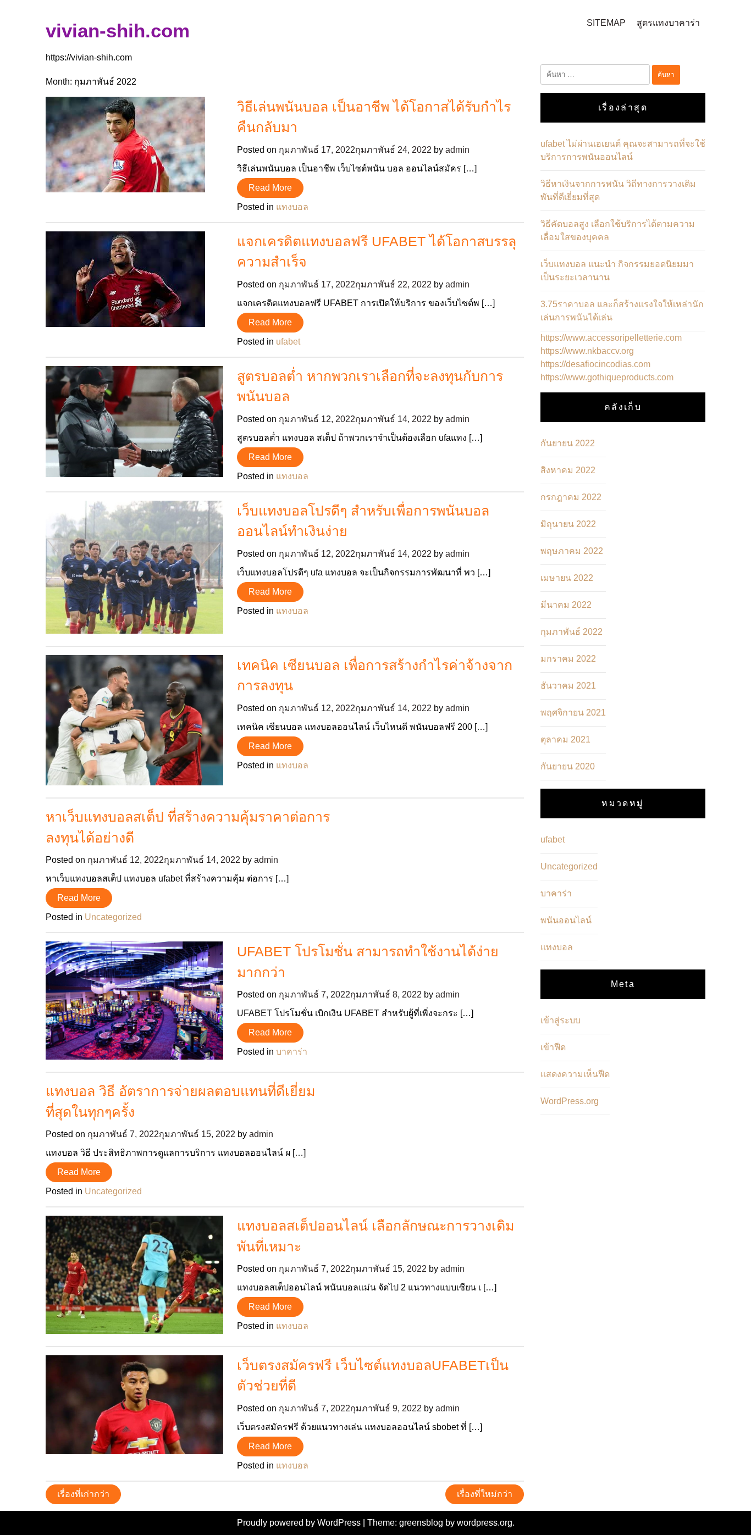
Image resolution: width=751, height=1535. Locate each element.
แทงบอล (292, 207)
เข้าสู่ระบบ (560, 1020)
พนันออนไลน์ (566, 920)
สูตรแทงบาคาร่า (668, 22)
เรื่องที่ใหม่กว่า (484, 1494)
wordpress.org (484, 1522)
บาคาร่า (291, 1051)
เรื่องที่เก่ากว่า (83, 1494)
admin (457, 149)
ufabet (288, 341)
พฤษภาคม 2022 (571, 551)
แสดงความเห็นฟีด (575, 1074)
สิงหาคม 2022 (567, 470)
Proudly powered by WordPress (300, 1522)
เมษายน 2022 (566, 578)
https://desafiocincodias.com (595, 364)
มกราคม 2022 (568, 658)
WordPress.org (569, 1101)
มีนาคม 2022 (566, 604)
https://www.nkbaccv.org (587, 351)
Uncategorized (113, 917)
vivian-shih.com (118, 30)
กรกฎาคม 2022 (570, 497)
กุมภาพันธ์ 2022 (571, 631)
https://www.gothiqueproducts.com (606, 377)
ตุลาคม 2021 (565, 739)
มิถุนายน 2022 (568, 524)
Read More (270, 187)
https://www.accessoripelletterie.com (611, 337)
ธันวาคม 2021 (568, 685)
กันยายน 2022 (567, 443)
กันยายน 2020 (567, 766)
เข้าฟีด (553, 1047)
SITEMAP (606, 22)
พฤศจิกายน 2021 (573, 712)
